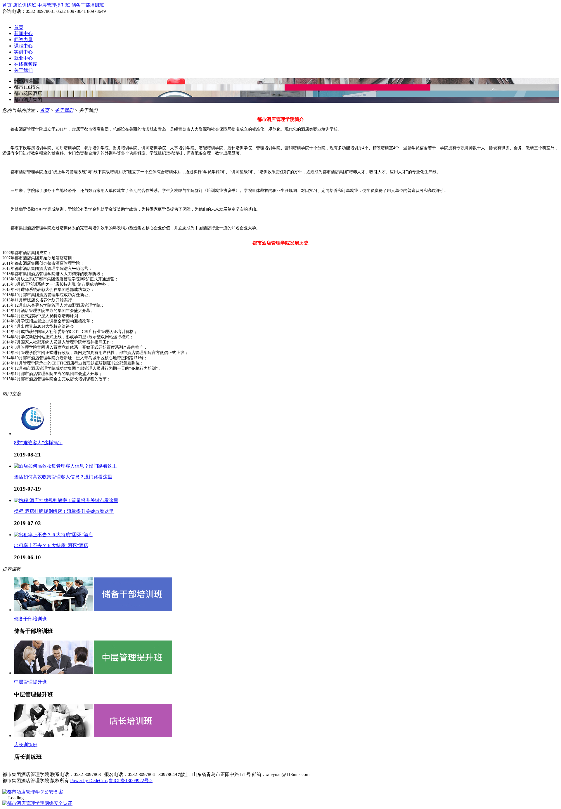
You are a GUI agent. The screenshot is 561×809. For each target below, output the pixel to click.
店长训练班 (24, 5)
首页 (7, 5)
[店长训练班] (93, 735)
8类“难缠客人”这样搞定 (38, 442)
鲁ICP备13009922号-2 (131, 780)
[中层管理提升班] (93, 672)
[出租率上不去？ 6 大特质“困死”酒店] (53, 534)
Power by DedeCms (89, 780)
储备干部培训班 (87, 5)
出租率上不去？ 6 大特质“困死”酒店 (51, 545)
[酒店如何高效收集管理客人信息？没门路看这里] (65, 465)
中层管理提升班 (53, 5)
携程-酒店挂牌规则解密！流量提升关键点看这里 (64, 511)
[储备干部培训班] (93, 609)
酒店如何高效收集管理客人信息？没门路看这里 (63, 476)
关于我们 (64, 110)
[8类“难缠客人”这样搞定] (32, 433)
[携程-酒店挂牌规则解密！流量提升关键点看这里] (66, 500)
